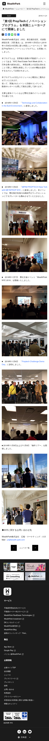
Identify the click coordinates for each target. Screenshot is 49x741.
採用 (5, 685)
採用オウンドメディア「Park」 (15, 633)
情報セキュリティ (10, 703)
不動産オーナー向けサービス (16, 611)
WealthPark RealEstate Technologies (19, 615)
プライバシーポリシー (12, 696)
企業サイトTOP (10, 667)
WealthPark (9, 9)
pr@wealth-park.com (16, 539)
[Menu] (44, 4)
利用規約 (7, 693)
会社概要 (7, 671)
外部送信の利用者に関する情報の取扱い (19, 700)
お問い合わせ (9, 689)
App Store (9, 647)
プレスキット (9, 682)
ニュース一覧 (24, 548)
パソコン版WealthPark (13, 654)
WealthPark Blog (10, 629)
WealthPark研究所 (12, 626)
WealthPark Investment (14, 619)
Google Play (10, 650)
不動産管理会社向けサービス (15, 608)
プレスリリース (11, 678)
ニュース (19, 9)
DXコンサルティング (12, 622)
